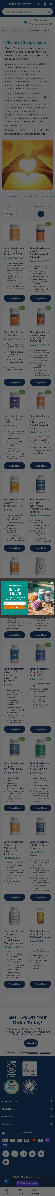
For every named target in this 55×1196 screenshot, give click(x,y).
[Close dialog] (52, 583)
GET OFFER (14, 607)
